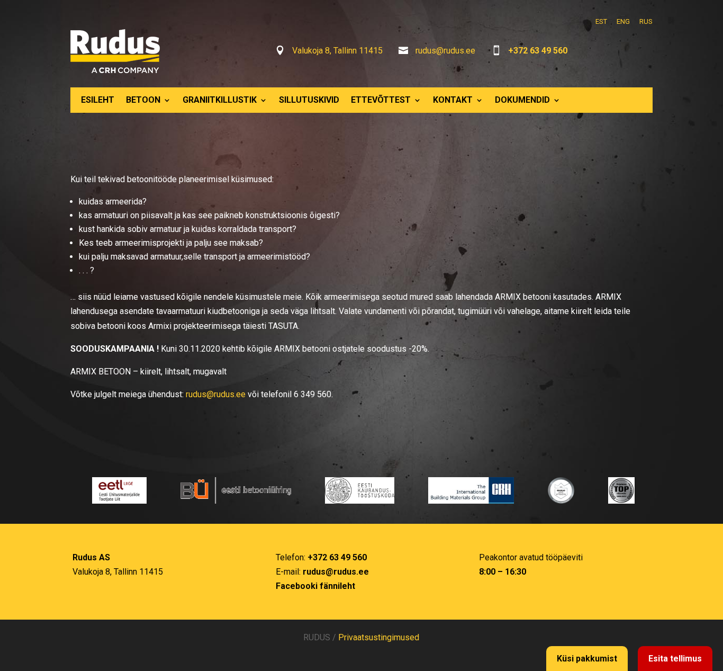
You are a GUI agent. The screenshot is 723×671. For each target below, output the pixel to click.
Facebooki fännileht (315, 586)
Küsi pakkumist (587, 659)
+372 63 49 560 (537, 51)
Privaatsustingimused (378, 637)
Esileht (97, 100)
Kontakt (453, 100)
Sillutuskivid (309, 100)
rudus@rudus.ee (445, 51)
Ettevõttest (381, 100)
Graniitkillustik (220, 100)
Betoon (143, 100)
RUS (646, 21)
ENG (623, 21)
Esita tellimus (675, 659)
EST (601, 21)
